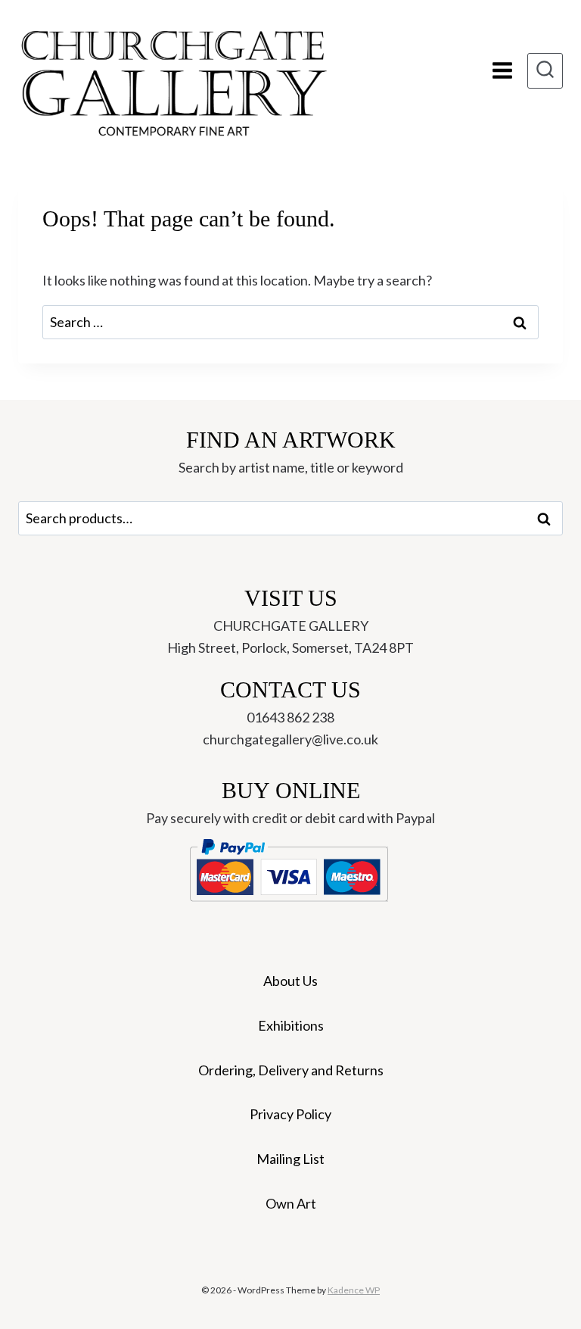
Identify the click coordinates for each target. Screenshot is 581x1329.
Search (548, 518)
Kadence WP (354, 1290)
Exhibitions (291, 1025)
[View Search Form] (545, 71)
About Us (290, 980)
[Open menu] (502, 70)
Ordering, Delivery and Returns (291, 1070)
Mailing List (290, 1158)
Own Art (291, 1203)
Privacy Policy (290, 1114)
